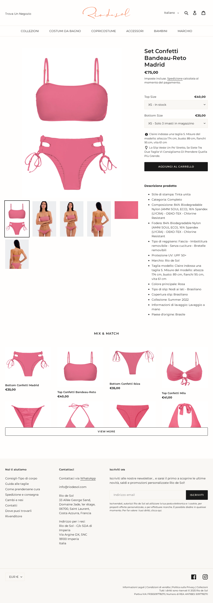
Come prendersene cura (22, 489)
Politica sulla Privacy (183, 587)
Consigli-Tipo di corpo (21, 478)
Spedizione (175, 78)
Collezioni (202, 587)
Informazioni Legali (134, 587)
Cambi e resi (14, 500)
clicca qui (156, 510)
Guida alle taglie (17, 484)
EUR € (14, 577)
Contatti (11, 505)
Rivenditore (13, 516)
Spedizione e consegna (21, 494)
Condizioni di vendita (158, 587)
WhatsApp (88, 478)
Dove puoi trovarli (18, 511)
